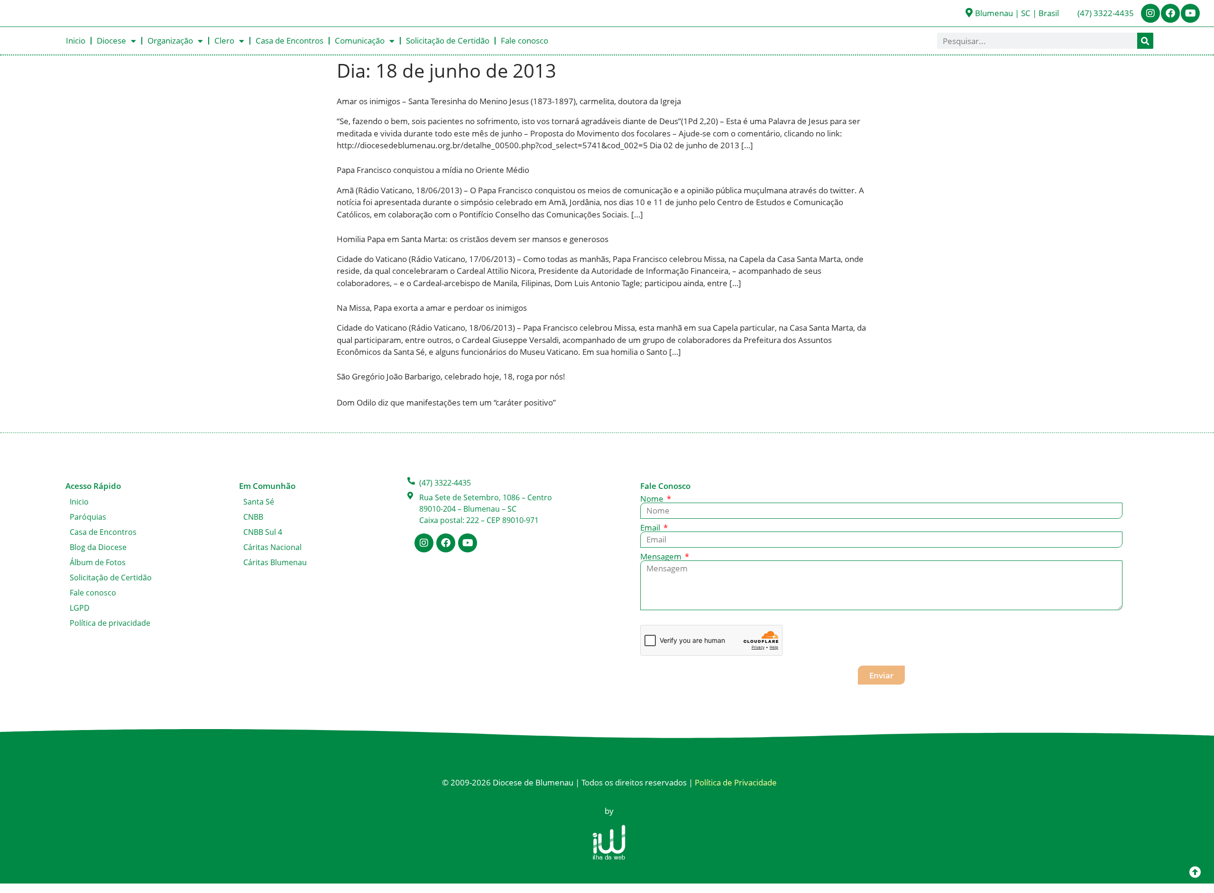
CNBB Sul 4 (262, 532)
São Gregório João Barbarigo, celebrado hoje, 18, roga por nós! (451, 376)
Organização (170, 40)
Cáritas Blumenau (275, 562)
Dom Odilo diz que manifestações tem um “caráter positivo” (446, 402)
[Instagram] (1150, 13)
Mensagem (661, 556)
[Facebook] (1170, 13)
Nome (652, 499)
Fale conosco (524, 40)
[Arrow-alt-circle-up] (1195, 872)
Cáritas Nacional (272, 547)
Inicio (75, 40)
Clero (224, 40)
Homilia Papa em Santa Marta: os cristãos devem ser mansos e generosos (472, 239)
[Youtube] (1190, 13)
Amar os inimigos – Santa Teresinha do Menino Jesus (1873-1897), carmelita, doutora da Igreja (509, 101)
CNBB (253, 517)
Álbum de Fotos (98, 562)
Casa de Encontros (289, 40)
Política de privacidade (110, 623)
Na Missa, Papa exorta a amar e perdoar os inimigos (432, 307)
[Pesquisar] (1145, 41)
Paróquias (88, 517)
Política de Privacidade (736, 782)
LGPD (80, 608)
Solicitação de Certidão (447, 40)
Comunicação (360, 40)
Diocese (111, 40)
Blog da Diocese (98, 547)
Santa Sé (258, 501)
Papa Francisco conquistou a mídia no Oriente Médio (433, 169)
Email (651, 527)
